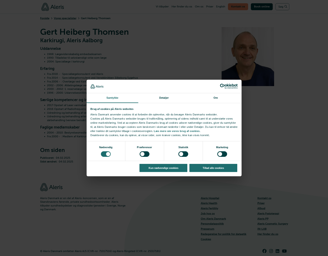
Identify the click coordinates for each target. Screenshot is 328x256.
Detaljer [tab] (164, 97)
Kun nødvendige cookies (163, 167)
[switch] (144, 154)
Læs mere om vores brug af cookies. (177, 131)
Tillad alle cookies (213, 167)
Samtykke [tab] (112, 97)
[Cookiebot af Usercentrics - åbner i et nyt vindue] (222, 86)
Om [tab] (216, 97)
